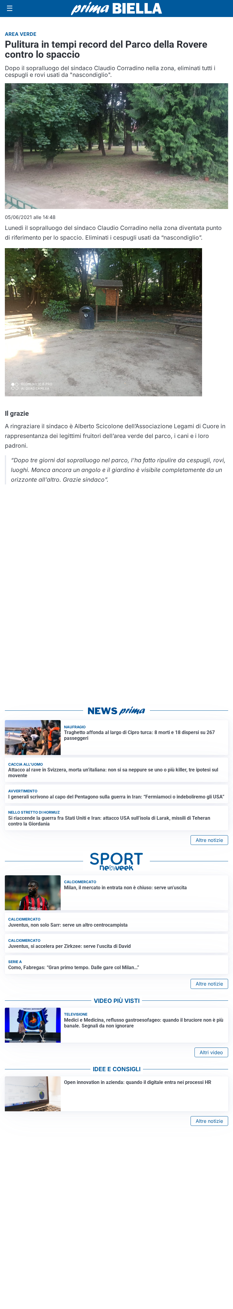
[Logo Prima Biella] (116, 8)
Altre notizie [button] (209, 840)
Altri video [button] (211, 1052)
